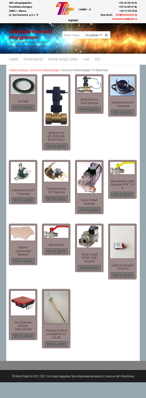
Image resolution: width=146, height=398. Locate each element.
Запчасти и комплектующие (44, 70)
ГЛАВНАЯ (13, 59)
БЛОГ (98, 59)
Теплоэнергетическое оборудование (30, 34)
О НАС (86, 59)
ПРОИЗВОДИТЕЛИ (33, 59)
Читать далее (23, 107)
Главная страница (18, 70)
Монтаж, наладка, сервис (63, 59)
